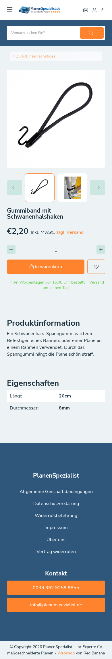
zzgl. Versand (70, 232)
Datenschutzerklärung (56, 503)
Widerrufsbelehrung (56, 515)
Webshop (66, 653)
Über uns (56, 540)
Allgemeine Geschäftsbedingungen (56, 491)
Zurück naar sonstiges (35, 56)
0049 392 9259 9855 (56, 588)
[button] (16, 187)
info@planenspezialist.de (56, 605)
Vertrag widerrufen (56, 552)
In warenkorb (48, 267)
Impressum (56, 528)
